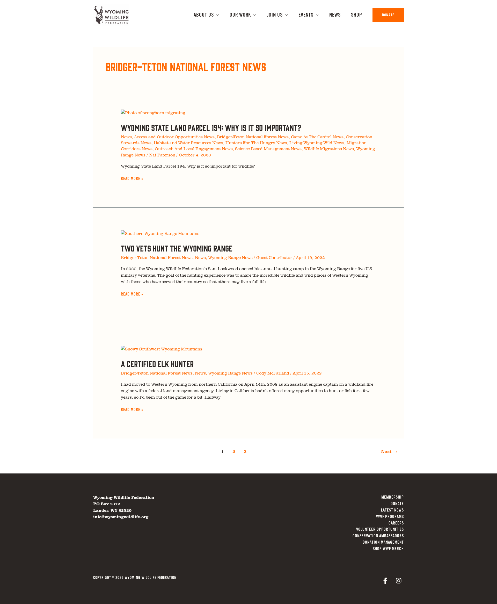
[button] (388, 15)
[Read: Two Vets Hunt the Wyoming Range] (160, 233)
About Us (204, 15)
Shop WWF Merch (388, 549)
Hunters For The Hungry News (256, 143)
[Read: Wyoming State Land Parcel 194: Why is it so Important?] (153, 112)
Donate (397, 503)
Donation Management (383, 542)
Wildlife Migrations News (329, 149)
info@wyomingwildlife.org (120, 517)
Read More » (132, 179)
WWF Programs (390, 516)
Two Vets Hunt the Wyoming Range (176, 248)
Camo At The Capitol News (317, 137)
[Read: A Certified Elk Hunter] (161, 348)
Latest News (392, 510)
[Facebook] (385, 581)
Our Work (240, 15)
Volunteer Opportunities (380, 529)
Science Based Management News (268, 149)
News (335, 15)
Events (305, 15)
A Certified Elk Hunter (157, 363)
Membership (392, 497)
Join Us (275, 15)
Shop (356, 15)
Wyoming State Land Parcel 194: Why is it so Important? (211, 127)
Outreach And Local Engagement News (194, 149)
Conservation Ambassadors (378, 536)
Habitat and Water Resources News (188, 143)
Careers (396, 523)
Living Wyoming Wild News (316, 143)
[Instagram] (398, 581)
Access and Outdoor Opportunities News (174, 137)
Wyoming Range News (230, 257)
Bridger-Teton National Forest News (253, 137)
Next (389, 451)
